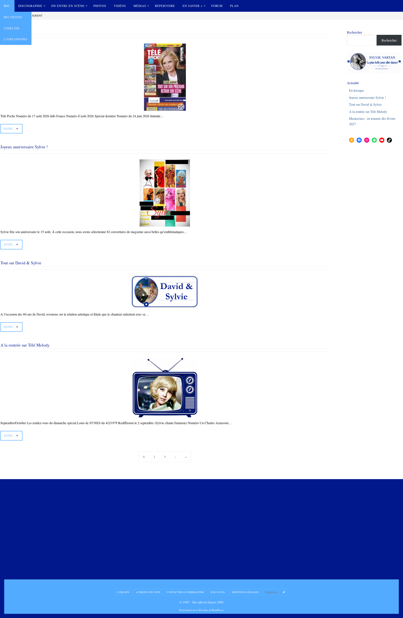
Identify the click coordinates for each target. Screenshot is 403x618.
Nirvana (203, 610)
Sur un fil (217, 592)
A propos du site (148, 592)
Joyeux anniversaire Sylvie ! (24, 147)
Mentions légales (245, 592)
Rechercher (354, 32)
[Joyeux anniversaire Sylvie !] (164, 193)
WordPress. (217, 610)
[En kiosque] (164, 77)
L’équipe (123, 592)
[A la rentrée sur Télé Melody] (164, 388)
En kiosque (356, 90)
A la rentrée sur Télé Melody (25, 345)
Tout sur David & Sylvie (20, 263)
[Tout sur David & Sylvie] (164, 292)
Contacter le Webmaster (185, 592)
